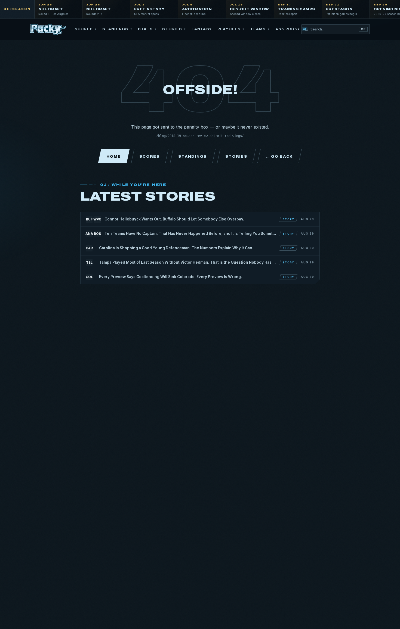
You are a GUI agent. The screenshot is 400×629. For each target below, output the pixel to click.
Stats (147, 29)
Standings (117, 29)
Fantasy (202, 29)
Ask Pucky (290, 29)
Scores (86, 29)
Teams (260, 29)
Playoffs (231, 29)
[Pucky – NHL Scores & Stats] (48, 29)
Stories (174, 29)
